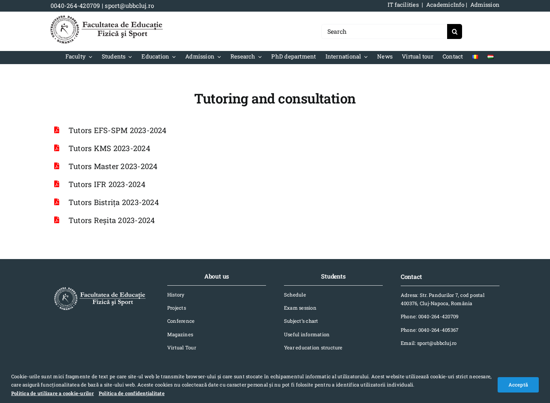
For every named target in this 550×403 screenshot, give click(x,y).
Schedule (295, 294)
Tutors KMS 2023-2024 (109, 148)
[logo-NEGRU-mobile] (107, 18)
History (176, 294)
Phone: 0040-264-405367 (429, 330)
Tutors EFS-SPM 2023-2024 (117, 130)
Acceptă (518, 384)
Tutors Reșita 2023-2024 (111, 220)
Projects (176, 307)
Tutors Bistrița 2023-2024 (113, 202)
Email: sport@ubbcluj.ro (429, 343)
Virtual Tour (181, 347)
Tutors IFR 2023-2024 (107, 184)
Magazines (180, 334)
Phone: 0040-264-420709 (429, 316)
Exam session (300, 307)
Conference (181, 321)
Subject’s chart (301, 321)
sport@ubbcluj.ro (129, 5)
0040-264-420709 (75, 5)
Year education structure (313, 347)
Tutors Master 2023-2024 (113, 166)
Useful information (307, 334)
